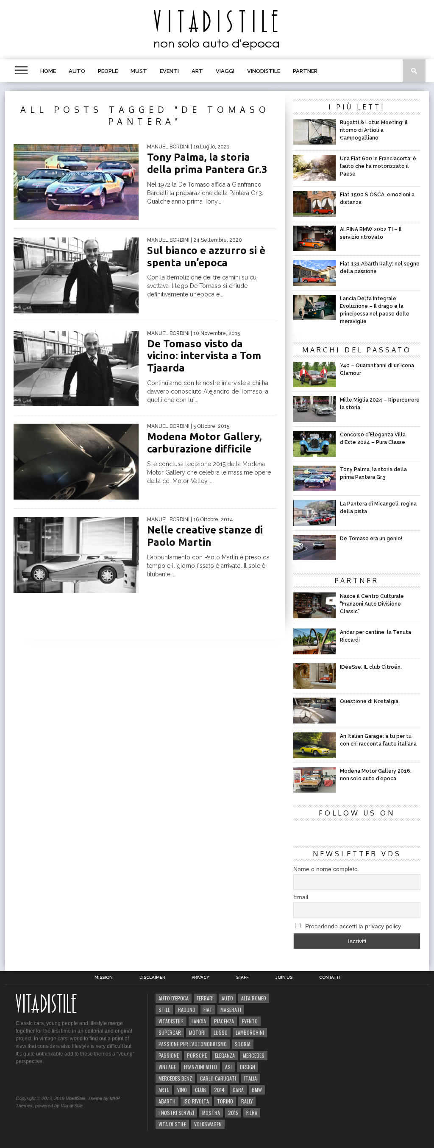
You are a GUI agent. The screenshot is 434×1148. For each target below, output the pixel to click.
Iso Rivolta (196, 1101)
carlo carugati (218, 1078)
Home (48, 71)
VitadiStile (171, 1021)
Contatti (329, 977)
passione (169, 1055)
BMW (257, 1089)
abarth (167, 1101)
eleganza (225, 1055)
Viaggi (225, 71)
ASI (228, 1066)
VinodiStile (263, 71)
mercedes (253, 1055)
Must (139, 71)
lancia (199, 1021)
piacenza (224, 1021)
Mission (104, 977)
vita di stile (172, 1124)
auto (227, 998)
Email (300, 897)
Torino (225, 1101)
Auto (77, 71)
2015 (233, 1112)
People (108, 71)
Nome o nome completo (325, 869)
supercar (170, 1032)
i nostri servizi (176, 1112)
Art (197, 71)
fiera (251, 1112)
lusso (221, 1032)
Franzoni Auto (200, 1066)
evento (250, 1021)
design (247, 1066)
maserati (230, 1009)
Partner (305, 71)
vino (182, 1089)
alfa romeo (253, 998)
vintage (167, 1066)
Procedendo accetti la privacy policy (352, 926)
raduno (186, 1009)
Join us (283, 977)
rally (247, 1101)
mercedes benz (175, 1078)
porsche (197, 1055)
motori (197, 1032)
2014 (219, 1089)
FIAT (207, 1009)
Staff (242, 977)
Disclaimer (152, 977)
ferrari (205, 998)
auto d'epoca (174, 998)
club (200, 1089)
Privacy (200, 977)
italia (250, 1078)
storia (242, 1043)
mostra (211, 1112)
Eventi (169, 71)
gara (238, 1089)
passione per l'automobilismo (193, 1043)
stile (164, 1009)
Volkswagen (208, 1124)
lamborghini (250, 1032)
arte (164, 1089)
